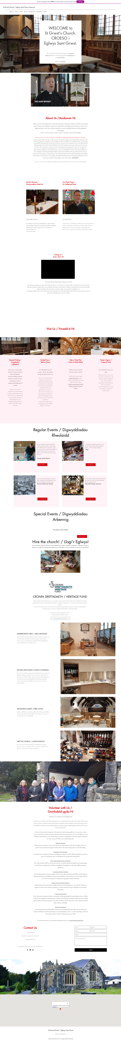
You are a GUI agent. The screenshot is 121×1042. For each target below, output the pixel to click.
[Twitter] (30, 950)
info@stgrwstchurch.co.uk (30, 939)
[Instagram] (33, 950)
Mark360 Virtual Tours (73, 378)
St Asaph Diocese (70, 55)
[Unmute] (35, 105)
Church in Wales (61, 57)
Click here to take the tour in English (75, 384)
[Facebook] (28, 950)
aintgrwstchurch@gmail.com (76, 920)
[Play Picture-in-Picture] (85, 105)
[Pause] (33, 105)
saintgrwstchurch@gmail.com (15, 383)
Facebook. (63, 61)
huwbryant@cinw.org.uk (87, 229)
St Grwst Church (8, 7)
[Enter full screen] (88, 105)
